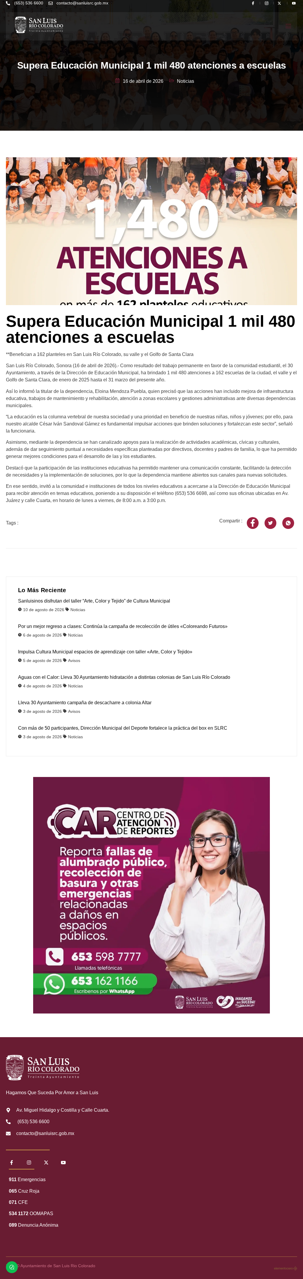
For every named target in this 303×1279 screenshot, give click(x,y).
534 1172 (18, 1213)
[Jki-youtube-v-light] (63, 1162)
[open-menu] (288, 26)
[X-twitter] (46, 1162)
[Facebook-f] (11, 1162)
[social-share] (253, 523)
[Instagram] (28, 1162)
